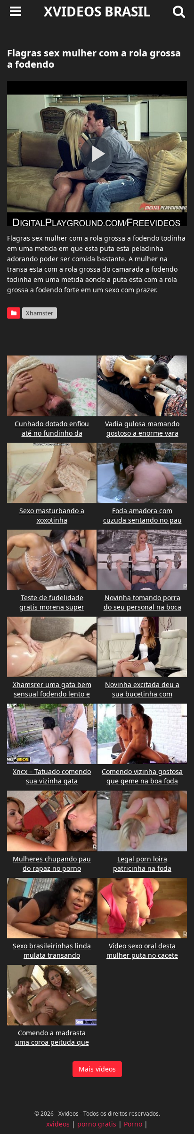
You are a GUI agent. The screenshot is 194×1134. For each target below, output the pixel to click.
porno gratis (96, 1123)
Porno (133, 1123)
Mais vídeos (97, 1068)
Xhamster (39, 313)
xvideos (58, 1123)
